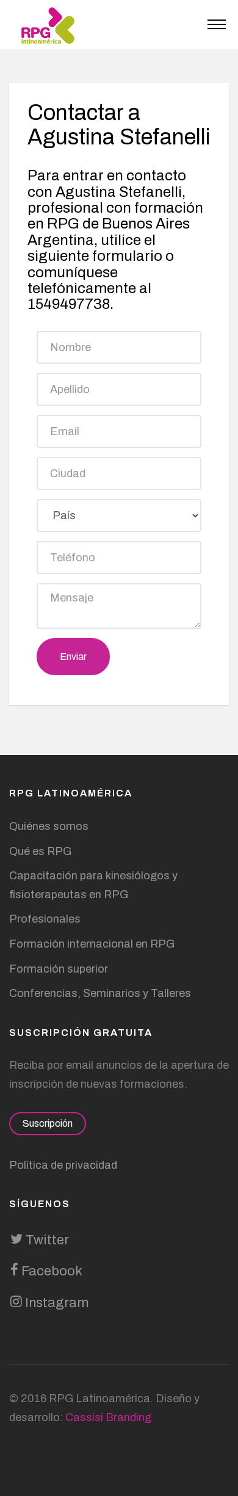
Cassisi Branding (108, 1417)
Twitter (46, 1240)
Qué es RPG (40, 851)
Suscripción (48, 1123)
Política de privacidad (63, 1165)
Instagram (55, 1303)
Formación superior (58, 969)
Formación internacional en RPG (92, 944)
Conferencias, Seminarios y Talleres (100, 993)
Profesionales (45, 919)
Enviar (73, 656)
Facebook (50, 1271)
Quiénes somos (48, 826)
